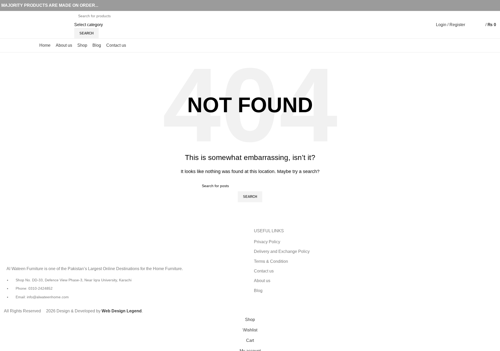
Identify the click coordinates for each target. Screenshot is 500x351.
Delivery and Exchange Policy (282, 251)
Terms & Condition (271, 261)
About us (262, 280)
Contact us (264, 271)
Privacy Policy (267, 242)
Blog (258, 290)
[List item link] (125, 291)
